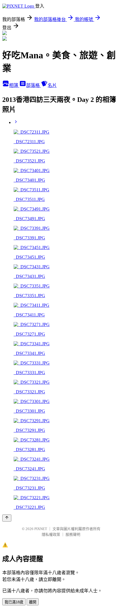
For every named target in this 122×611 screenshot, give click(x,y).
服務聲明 (73, 534)
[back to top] (6, 518)
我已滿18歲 (14, 602)
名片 (52, 85)
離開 (32, 602)
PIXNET (40, 529)
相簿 (14, 85)
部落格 (33, 85)
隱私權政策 (51, 534)
